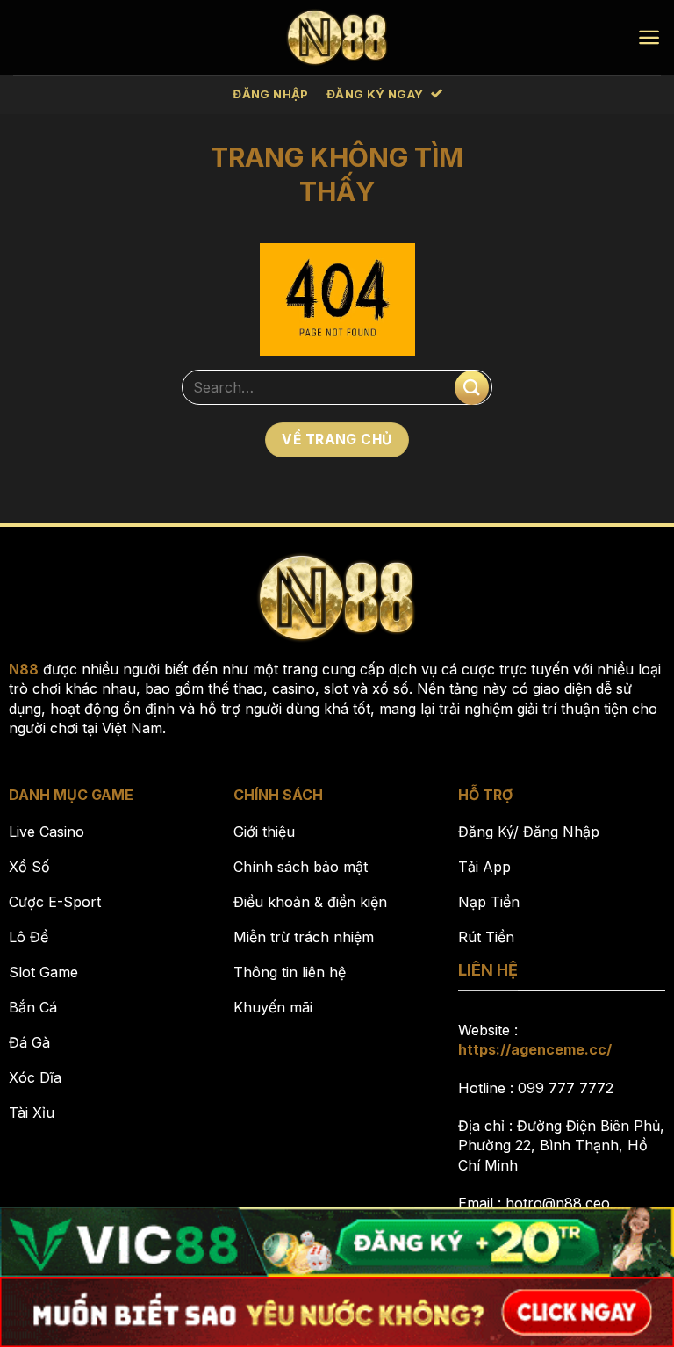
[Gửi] (472, 388)
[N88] (337, 37)
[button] (649, 37)
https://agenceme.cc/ (535, 1049)
